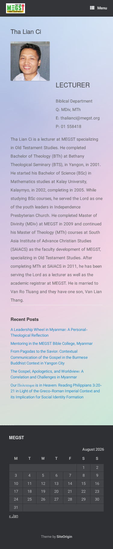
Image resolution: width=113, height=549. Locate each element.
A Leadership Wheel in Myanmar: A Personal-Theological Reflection (49, 333)
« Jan (13, 516)
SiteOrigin (64, 537)
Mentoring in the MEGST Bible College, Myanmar (52, 344)
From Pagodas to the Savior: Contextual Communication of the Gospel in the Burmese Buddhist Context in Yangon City (49, 358)
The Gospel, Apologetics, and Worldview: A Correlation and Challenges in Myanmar (47, 375)
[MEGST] (15, 8)
